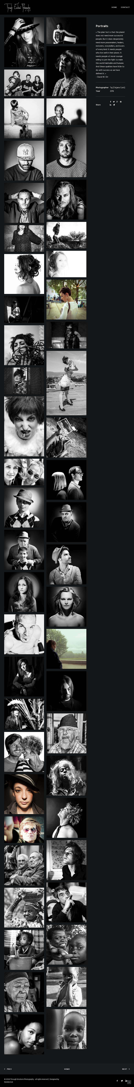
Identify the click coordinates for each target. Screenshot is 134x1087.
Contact (125, 7)
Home (114, 7)
